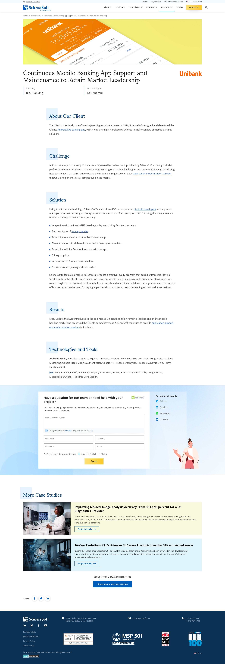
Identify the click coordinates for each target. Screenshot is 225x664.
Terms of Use (29, 645)
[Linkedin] (24, 625)
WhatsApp (165, 413)
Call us (163, 401)
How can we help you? (53, 415)
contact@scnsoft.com (141, 618)
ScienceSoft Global (33, 2)
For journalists (156, 2)
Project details (85, 529)
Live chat (164, 419)
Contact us (194, 7)
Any (83, 454)
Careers (145, 2)
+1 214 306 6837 (193, 618)
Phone (99, 444)
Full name (48, 436)
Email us (164, 407)
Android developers (145, 209)
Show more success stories (112, 584)
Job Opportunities (31, 636)
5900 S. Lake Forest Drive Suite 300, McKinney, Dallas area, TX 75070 (80, 619)
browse (68, 430)
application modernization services (152, 173)
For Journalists (29, 632)
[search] (206, 7)
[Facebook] (38, 625)
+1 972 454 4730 (193, 621)
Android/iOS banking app (71, 129)
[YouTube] (45, 625)
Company (100, 436)
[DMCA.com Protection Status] (31, 657)
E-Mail (93, 454)
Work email (49, 444)
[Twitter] (31, 625)
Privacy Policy (29, 641)
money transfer (79, 231)
